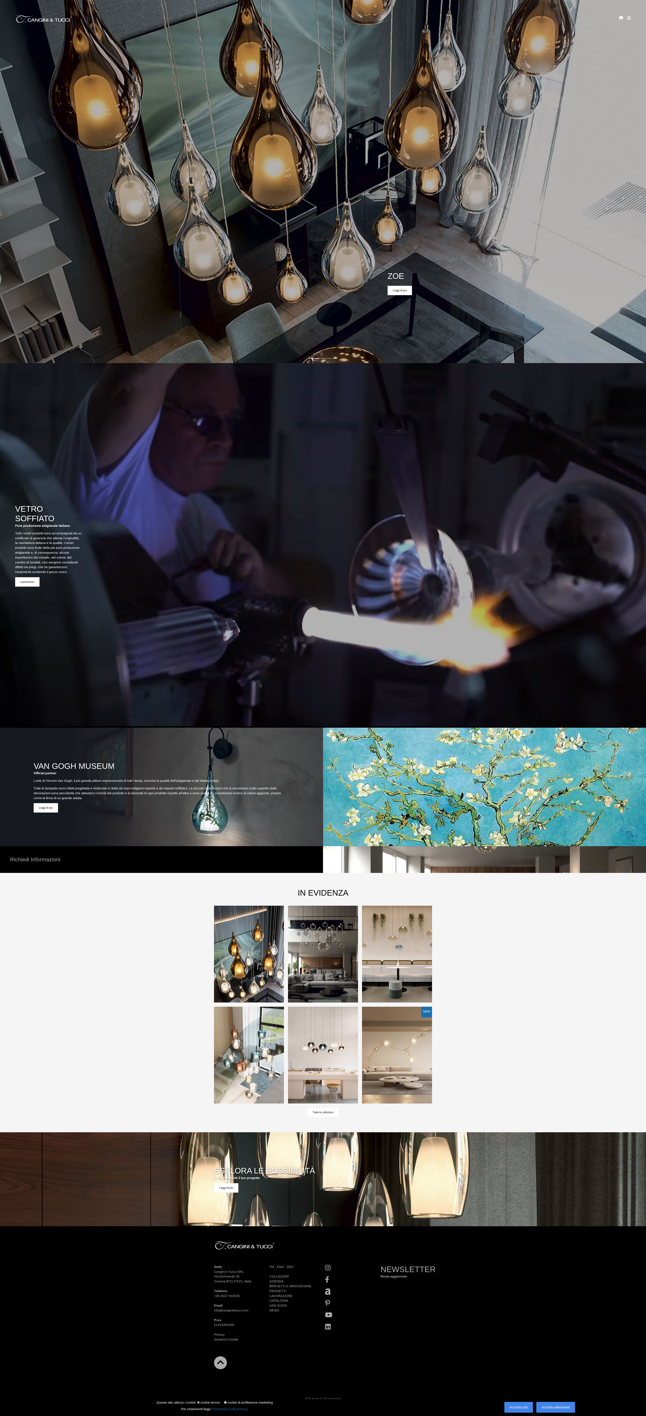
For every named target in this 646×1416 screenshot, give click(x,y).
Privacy (219, 1334)
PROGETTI (278, 1291)
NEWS (274, 1310)
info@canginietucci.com (231, 1310)
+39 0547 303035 (227, 1296)
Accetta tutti (519, 1407)
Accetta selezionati (556, 1407)
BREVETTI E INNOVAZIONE (291, 1286)
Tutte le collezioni (323, 1112)
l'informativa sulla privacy (229, 1409)
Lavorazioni (27, 581)
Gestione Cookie (226, 1339)
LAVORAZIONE (281, 1296)
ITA (272, 1267)
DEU (290, 1267)
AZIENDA (277, 1281)
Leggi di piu (400, 290)
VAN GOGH (278, 1305)
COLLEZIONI (279, 1276)
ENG (280, 1267)
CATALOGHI (279, 1300)
